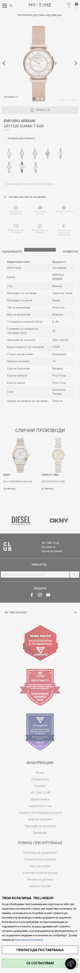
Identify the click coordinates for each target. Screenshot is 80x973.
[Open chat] (70, 963)
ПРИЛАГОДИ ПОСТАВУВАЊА (40, 950)
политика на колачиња (29, 939)
